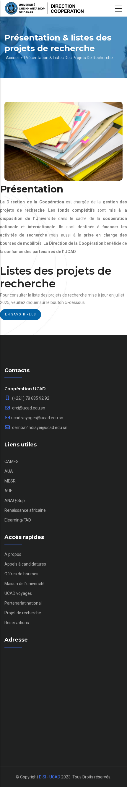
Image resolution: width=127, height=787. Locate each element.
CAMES (11, 461)
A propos (12, 554)
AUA (8, 471)
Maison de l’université (24, 583)
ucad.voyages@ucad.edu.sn (37, 417)
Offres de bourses (21, 573)
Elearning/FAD (17, 520)
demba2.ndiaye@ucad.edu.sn (39, 427)
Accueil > (14, 57)
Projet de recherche (22, 613)
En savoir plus (20, 314)
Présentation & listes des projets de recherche (68, 57)
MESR (10, 481)
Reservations (16, 622)
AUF (8, 490)
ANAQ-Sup (14, 500)
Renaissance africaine (25, 510)
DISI (42, 777)
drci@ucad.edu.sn (28, 408)
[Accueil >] (44, 8)
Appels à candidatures (25, 564)
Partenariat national (23, 603)
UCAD (54, 777)
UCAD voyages (18, 593)
